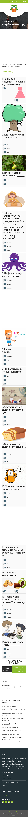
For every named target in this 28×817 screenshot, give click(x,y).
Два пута (9, 250)
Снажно (9, 364)
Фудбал (9, 656)
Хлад (8, 148)
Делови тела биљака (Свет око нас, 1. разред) (13, 710)
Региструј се (22, 1)
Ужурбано (9, 356)
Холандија (9, 454)
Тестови (6, 775)
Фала (8, 504)
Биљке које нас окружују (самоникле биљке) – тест (13, 719)
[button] (8, 89)
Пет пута (9, 246)
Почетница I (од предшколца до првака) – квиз (12, 738)
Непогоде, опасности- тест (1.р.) (11, 742)
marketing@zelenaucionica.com (10, 795)
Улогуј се (14, 1)
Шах (8, 649)
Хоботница (9, 280)
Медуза (9, 284)
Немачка (9, 613)
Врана (8, 180)
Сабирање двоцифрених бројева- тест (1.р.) (12, 714)
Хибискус (9, 563)
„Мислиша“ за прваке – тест (10, 727)
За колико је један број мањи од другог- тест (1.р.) (12, 723)
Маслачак (9, 288)
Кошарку (9, 653)
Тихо (8, 360)
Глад (8, 152)
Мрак (8, 144)
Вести (5, 785)
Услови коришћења (14, 812)
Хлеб (8, 376)
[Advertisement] (14, 44)
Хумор (8, 424)
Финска (9, 617)
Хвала (8, 493)
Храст (8, 380)
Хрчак (8, 383)
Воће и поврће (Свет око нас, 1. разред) (11, 731)
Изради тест (7, 779)
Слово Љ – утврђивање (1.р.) (10, 706)
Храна (8, 183)
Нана (8, 567)
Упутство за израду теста (11, 782)
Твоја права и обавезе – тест (10, 735)
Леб (8, 497)
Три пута (9, 242)
